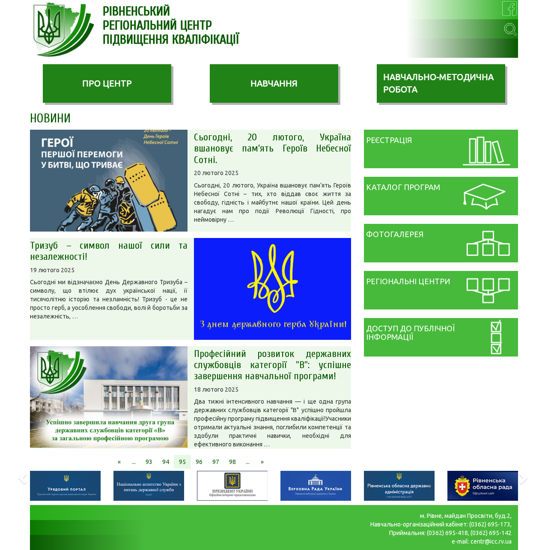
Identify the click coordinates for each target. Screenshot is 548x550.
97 (215, 461)
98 (232, 461)
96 (199, 461)
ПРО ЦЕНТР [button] (107, 83)
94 (165, 461)
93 (149, 461)
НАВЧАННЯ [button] (274, 83)
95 (182, 461)
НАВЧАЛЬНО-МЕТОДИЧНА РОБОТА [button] (438, 83)
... (134, 461)
